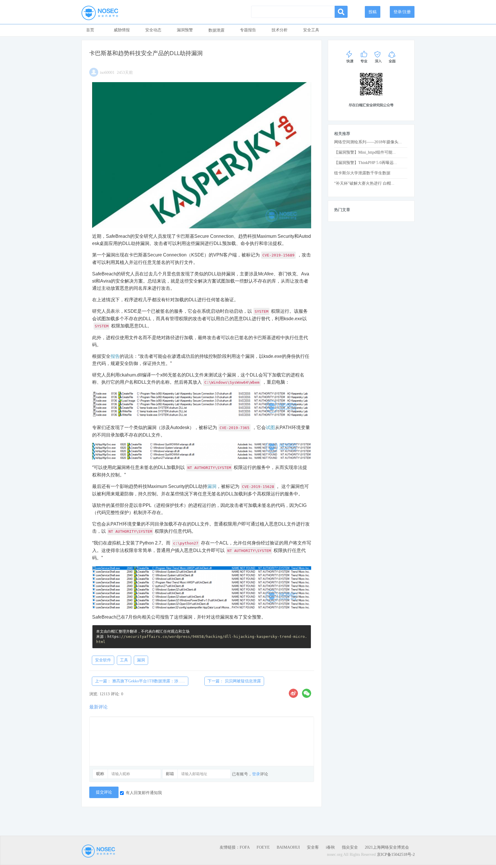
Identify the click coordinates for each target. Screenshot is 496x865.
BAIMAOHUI (288, 847)
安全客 (313, 847)
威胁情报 (122, 30)
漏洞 (211, 486)
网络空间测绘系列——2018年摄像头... (368, 142)
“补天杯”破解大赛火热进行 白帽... (364, 183)
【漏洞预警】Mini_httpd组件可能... (365, 152)
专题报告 (248, 30)
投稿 (373, 12)
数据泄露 (216, 30)
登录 (256, 774)
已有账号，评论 (250, 774)
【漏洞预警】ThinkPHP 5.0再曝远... (365, 163)
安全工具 (311, 30)
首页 (90, 30)
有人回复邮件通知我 (144, 793)
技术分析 (280, 30)
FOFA (245, 847)
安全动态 (153, 30)
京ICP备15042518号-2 (396, 854)
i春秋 (330, 847)
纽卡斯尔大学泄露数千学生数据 (362, 173)
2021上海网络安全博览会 (387, 847)
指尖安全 (350, 847)
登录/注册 (402, 12)
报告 (115, 356)
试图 (270, 427)
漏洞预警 (185, 30)
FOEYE (263, 847)
